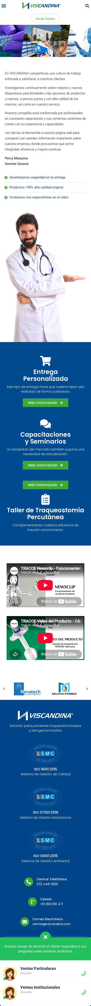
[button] (3, 5)
